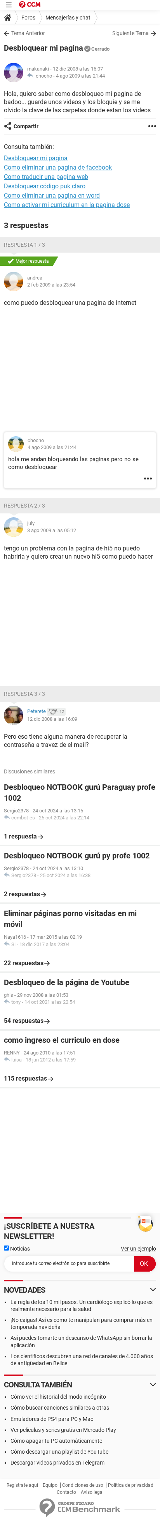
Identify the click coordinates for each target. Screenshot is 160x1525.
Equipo (50, 1485)
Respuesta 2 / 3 (24, 505)
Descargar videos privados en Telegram (57, 1463)
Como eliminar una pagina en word (52, 195)
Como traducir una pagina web (46, 176)
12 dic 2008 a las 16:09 (52, 719)
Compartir (26, 126)
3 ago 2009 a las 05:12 (51, 530)
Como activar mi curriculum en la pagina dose (67, 205)
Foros (28, 17)
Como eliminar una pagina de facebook (58, 167)
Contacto (66, 1492)
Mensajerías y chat (67, 17)
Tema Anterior (28, 33)
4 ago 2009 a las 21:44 (80, 76)
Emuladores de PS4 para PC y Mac (51, 1419)
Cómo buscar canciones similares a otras (59, 1408)
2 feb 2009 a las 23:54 (51, 285)
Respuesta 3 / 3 (24, 694)
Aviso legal (92, 1492)
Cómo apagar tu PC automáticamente (56, 1441)
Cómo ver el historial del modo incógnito (58, 1397)
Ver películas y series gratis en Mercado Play (63, 1430)
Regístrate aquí (22, 1485)
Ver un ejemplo (138, 1248)
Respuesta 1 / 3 (24, 245)
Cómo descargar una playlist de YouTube (59, 1452)
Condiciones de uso (82, 1485)
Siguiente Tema (130, 33)
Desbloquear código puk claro (44, 186)
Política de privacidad (130, 1485)
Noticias (19, 1248)
